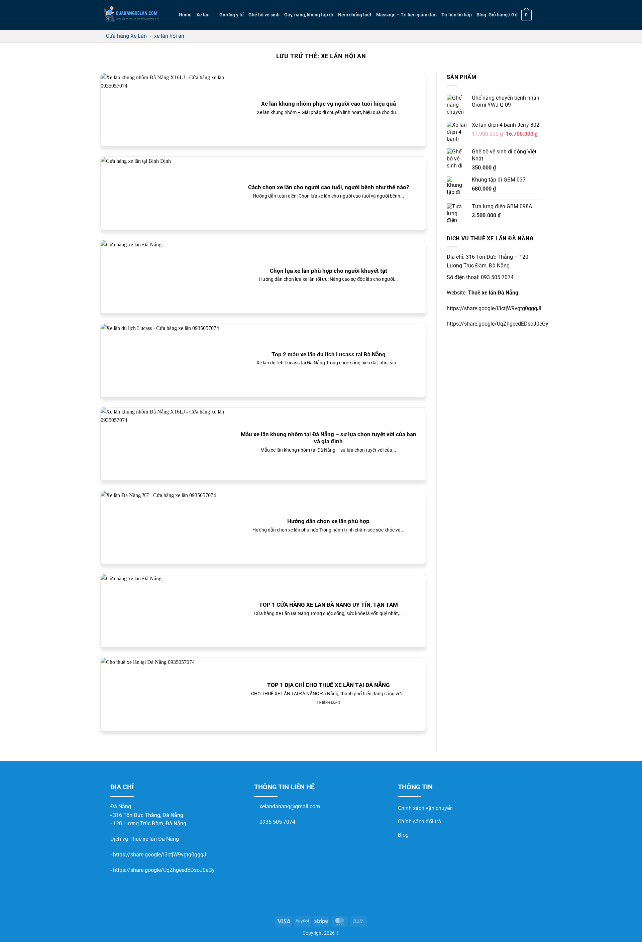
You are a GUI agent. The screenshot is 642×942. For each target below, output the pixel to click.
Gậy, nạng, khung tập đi (308, 15)
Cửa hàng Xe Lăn (126, 36)
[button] (510, 15)
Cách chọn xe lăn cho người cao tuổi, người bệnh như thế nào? (328, 187)
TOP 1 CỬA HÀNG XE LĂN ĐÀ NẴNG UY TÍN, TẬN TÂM (328, 605)
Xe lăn (203, 15)
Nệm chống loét (354, 15)
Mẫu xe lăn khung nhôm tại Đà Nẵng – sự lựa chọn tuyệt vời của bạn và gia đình (328, 438)
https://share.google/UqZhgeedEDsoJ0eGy (164, 870)
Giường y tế (231, 15)
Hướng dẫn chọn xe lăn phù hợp (328, 521)
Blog (481, 15)
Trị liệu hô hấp (456, 15)
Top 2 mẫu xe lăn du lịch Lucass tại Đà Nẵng (329, 354)
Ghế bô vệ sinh (264, 15)
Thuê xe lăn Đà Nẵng (493, 292)
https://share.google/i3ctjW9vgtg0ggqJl (160, 854)
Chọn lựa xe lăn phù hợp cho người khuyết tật (328, 271)
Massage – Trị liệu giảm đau (406, 15)
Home (185, 15)
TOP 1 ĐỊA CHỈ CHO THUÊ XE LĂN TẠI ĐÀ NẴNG (328, 685)
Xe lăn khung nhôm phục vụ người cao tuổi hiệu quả (328, 104)
